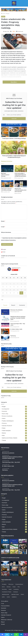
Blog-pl (2, 622)
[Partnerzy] (5, 338)
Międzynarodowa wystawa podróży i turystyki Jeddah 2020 (17, 318)
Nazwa (3, 221)
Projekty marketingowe (8, 420)
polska (3, 596)
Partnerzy (13, 335)
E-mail (3, 226)
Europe (14, 586)
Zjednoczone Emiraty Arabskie (9, 438)
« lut (2, 299)
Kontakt (3, 624)
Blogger (7, 13)
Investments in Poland (6, 591)
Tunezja (4, 440)
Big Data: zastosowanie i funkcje (5, 175)
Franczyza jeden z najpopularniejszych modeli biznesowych (20, 175)
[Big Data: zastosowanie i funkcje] (7, 168)
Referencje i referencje (6, 619)
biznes (3, 586)
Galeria (3, 418)
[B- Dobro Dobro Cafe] (5, 331)
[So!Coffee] (23, 546)
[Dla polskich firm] (5, 551)
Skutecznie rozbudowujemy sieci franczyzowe (20, 190)
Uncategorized (5, 408)
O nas (2, 603)
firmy (19, 586)
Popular (5, 305)
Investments (16, 589)
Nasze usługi (5, 413)
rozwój (8, 596)
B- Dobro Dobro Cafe (16, 329)
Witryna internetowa (6, 232)
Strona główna (4, 601)
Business (9, 586)
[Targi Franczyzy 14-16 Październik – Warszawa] (5, 573)
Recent (13, 305)
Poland (22, 594)
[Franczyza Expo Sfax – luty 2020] (5, 324)
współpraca (14, 596)
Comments (22, 305)
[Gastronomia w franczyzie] (5, 568)
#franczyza (11, 584)
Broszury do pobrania (16, 310)
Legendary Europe (15, 594)
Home (3, 13)
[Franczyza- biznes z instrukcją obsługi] (7, 183)
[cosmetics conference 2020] (14, 546)
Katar (3, 435)
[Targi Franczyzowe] (23, 573)
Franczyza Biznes (5, 605)
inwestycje (15, 591)
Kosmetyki (4, 411)
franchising (4, 589)
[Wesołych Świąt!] (14, 568)
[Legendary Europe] (14, 3)
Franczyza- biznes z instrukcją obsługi (6, 189)
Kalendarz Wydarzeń (7, 425)
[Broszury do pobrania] (5, 312)
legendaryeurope (5, 594)
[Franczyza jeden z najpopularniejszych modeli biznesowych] (21, 168)
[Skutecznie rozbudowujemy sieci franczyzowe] (21, 183)
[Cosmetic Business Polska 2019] (23, 541)
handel (10, 589)
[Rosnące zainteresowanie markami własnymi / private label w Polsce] (23, 568)
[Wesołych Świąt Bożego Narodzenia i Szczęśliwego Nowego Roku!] (5, 541)
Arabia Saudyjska (6, 430)
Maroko (4, 433)
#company (4, 584)
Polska (3, 428)
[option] (14, 355)
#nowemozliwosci (19, 584)
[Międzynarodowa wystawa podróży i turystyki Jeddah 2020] (5, 318)
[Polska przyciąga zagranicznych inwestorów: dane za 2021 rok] (23, 563)
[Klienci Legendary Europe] (23, 551)
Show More (14, 82)
